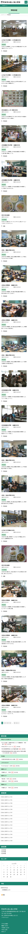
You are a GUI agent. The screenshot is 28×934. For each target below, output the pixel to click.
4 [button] (7, 723)
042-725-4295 (8, 913)
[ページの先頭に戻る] (26, 932)
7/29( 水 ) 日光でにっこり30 (6, 834)
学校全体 (5, 51)
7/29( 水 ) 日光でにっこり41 (6, 800)
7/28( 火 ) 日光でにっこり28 (6, 840)
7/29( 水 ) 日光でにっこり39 (6, 806)
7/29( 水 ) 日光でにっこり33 (6, 825)
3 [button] (5, 723)
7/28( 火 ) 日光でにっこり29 (6, 837)
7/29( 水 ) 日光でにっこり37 (6, 812)
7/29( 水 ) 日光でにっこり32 (6, 828)
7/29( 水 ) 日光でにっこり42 (6, 797)
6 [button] (10, 723)
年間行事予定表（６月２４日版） (12, 759)
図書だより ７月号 (10, 772)
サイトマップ (5, 917)
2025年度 (3, 851)
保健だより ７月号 (10, 787)
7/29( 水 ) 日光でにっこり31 (6, 831)
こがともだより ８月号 (10, 765)
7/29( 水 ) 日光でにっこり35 (6, 818)
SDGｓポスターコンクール (11, 746)
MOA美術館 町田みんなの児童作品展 (13, 749)
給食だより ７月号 (10, 781)
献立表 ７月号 (9, 778)
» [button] (18, 723)
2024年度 (3, 853)
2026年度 (3, 850)
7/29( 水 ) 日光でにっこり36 (6, 815)
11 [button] (16, 723)
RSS (4, 895)
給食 (4, 226)
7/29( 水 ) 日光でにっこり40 (6, 803)
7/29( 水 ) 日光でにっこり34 (6, 821)
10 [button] (14, 723)
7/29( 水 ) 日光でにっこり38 (6, 809)
